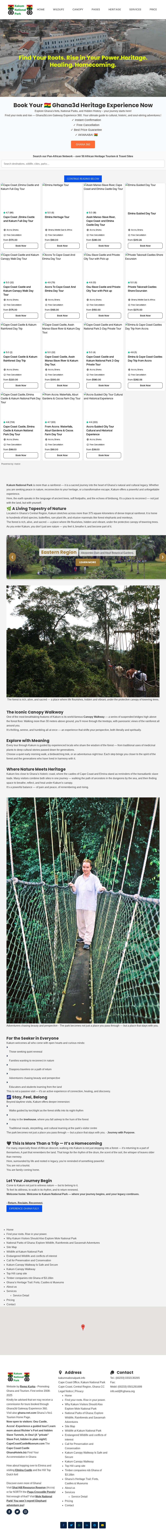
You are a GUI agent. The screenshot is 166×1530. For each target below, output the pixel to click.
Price (153, 9)
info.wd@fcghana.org (122, 1391)
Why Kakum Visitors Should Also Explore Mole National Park (41, 1238)
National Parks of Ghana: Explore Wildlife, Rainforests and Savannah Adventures (53, 1242)
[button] (83, 1327)
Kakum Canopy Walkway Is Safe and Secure (32, 1264)
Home (41, 9)
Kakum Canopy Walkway (20, 1269)
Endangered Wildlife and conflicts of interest (31, 1256)
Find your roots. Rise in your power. (26, 1234)
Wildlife (58, 9)
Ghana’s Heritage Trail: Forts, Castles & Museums (35, 1282)
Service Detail (21, 1295)
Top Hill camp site (16, 1273)
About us (11, 1286)
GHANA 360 (83, 144)
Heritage (114, 9)
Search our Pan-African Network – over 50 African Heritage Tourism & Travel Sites (83, 156)
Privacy (79, 1391)
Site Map (11, 1247)
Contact (10, 1304)
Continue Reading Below (83, 179)
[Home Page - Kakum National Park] (20, 10)
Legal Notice (65, 1391)
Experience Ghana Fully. (24, 1208)
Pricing (10, 1300)
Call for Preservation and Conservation (28, 1260)
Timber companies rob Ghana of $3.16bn (29, 1278)
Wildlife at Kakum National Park (24, 1251)
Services (135, 9)
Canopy (77, 9)
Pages (96, 9)
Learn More (87, 562)
